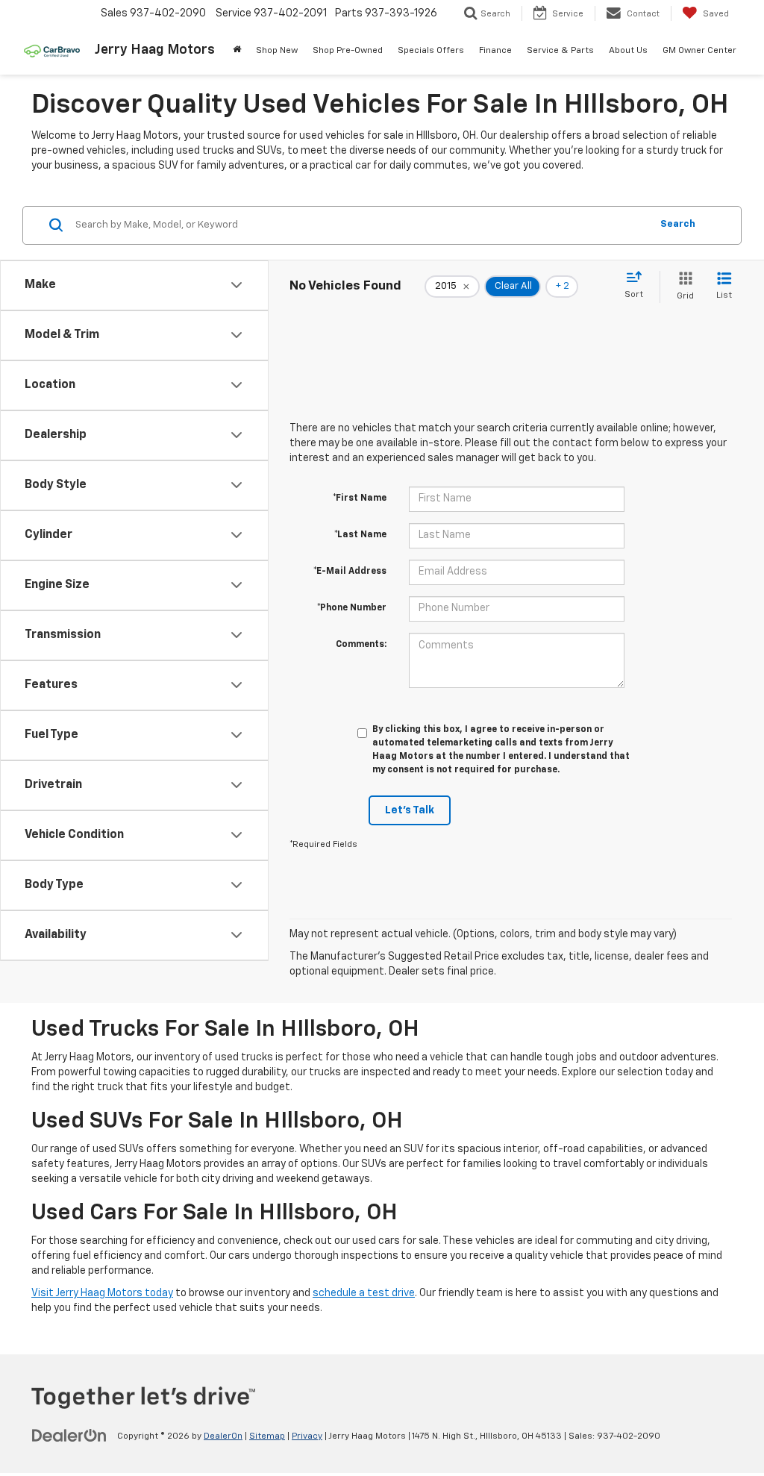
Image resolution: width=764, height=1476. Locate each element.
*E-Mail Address (349, 571)
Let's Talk (409, 810)
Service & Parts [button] (560, 50)
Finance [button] (495, 50)
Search (677, 224)
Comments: (361, 644)
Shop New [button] (277, 50)
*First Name (359, 498)
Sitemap (267, 1436)
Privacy (307, 1436)
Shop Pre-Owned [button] (348, 50)
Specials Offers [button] (431, 50)
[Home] (236, 51)
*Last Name (360, 535)
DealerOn (223, 1436)
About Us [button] (628, 50)
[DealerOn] (69, 1435)
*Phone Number (351, 608)
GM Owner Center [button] (699, 50)
